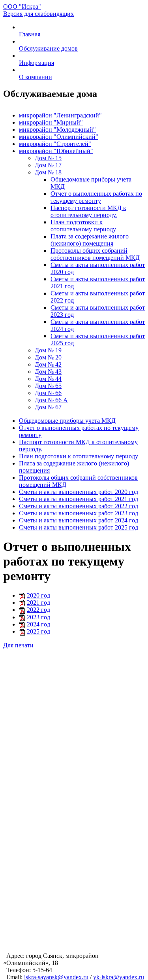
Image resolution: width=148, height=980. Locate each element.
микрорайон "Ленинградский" (60, 115)
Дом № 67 (48, 407)
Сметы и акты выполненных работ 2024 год (78, 520)
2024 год (38, 624)
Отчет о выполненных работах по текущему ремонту (96, 197)
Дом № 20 (48, 357)
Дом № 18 (48, 172)
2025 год (38, 631)
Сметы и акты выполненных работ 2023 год (78, 513)
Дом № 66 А (51, 400)
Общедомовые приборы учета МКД (67, 420)
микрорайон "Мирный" (51, 122)
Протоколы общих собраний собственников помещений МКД (95, 254)
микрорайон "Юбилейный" (56, 151)
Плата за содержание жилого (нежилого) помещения (90, 240)
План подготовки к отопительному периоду (83, 226)
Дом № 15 (48, 158)
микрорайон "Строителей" (55, 143)
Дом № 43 (48, 371)
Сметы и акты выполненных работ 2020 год (78, 491)
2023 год (38, 617)
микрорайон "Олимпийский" (58, 136)
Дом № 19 (48, 350)
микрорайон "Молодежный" (57, 129)
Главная (29, 34)
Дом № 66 (48, 393)
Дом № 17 (48, 165)
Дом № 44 (48, 378)
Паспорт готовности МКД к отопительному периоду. (88, 211)
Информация (36, 62)
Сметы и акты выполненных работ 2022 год (78, 506)
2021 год (38, 602)
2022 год (38, 609)
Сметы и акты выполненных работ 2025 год (78, 527)
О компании (35, 77)
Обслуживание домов (48, 48)
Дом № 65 (48, 385)
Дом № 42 (48, 364)
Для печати (18, 645)
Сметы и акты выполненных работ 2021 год (78, 499)
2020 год (38, 595)
